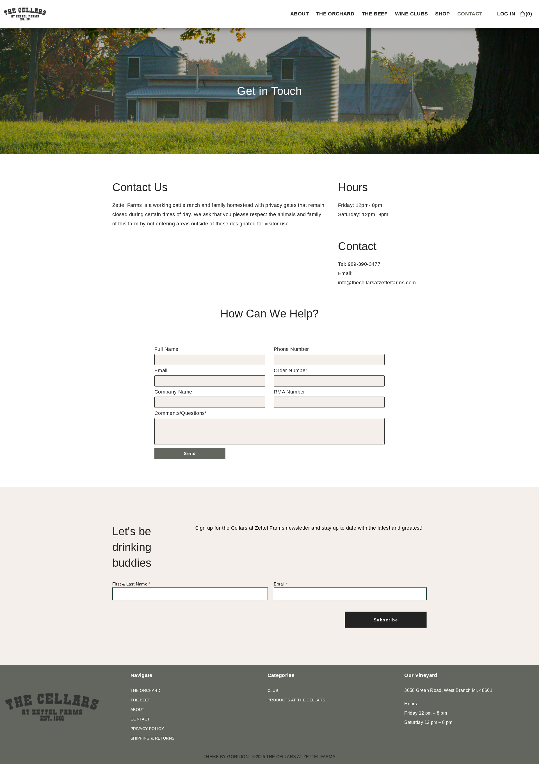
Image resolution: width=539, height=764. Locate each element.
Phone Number (291, 349)
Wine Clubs (411, 14)
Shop (442, 14)
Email (161, 370)
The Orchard (335, 14)
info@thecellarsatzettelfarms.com (377, 282)
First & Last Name (129, 584)
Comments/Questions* (180, 413)
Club (273, 690)
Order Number (290, 370)
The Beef (375, 14)
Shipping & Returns (152, 738)
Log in (506, 14)
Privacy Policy (147, 728)
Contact (470, 14)
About (299, 14)
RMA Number (289, 392)
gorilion (238, 756)
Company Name (173, 392)
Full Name (166, 349)
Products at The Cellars (296, 700)
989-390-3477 (364, 264)
